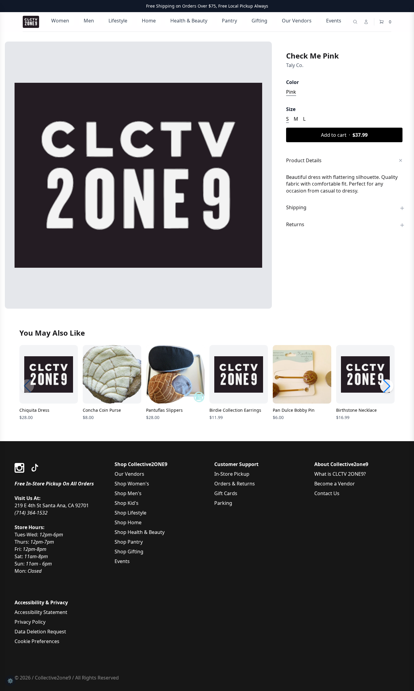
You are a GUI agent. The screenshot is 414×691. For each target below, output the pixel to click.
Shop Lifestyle (130, 512)
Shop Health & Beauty (140, 532)
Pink (291, 92)
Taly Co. (294, 65)
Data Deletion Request (40, 631)
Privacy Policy (30, 622)
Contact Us (326, 493)
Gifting (259, 20)
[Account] (366, 21)
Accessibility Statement (41, 612)
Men (89, 20)
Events (333, 20)
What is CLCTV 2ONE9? (340, 474)
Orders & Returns (234, 483)
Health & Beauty (188, 20)
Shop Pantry (129, 541)
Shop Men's (128, 493)
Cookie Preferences (37, 641)
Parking (223, 503)
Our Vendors (297, 20)
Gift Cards (225, 493)
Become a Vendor (334, 483)
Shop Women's (132, 483)
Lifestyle (118, 20)
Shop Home (128, 522)
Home (149, 20)
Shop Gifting (129, 551)
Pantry (229, 20)
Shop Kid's (127, 503)
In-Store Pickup (231, 474)
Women (60, 20)
